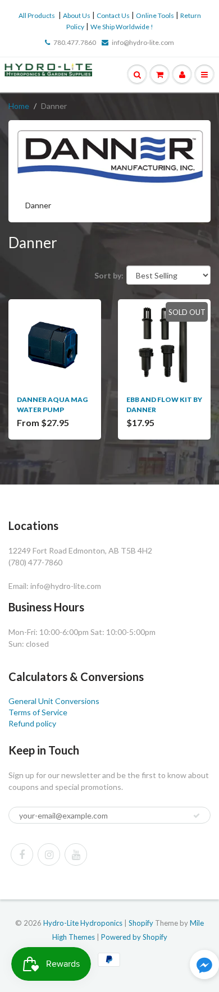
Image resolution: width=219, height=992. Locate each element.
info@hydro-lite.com (143, 42)
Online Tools (155, 15)
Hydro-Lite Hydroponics (82, 922)
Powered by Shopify (134, 936)
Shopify (141, 922)
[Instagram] (49, 854)
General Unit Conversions (53, 701)
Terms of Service (37, 712)
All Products (37, 15)
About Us (76, 15)
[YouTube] (76, 854)
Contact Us (113, 15)
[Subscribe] (196, 816)
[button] (204, 966)
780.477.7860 (74, 42)
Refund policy (32, 723)
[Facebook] (22, 854)
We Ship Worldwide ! (121, 26)
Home (18, 106)
